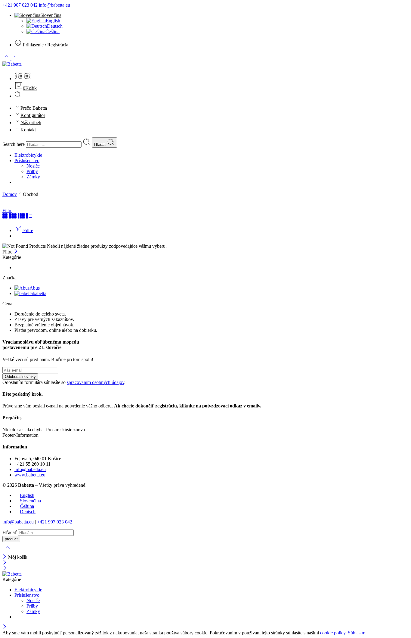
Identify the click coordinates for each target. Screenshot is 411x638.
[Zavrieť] (16, 251)
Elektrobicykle (28, 155)
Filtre (7, 210)
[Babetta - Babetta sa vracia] (12, 64)
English (53, 20)
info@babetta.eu (54, 5)
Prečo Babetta (33, 108)
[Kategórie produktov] (18, 78)
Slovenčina (50, 15)
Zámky (33, 176)
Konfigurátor (32, 115)
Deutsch (55, 26)
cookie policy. (333, 632)
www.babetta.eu (29, 474)
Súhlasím (356, 632)
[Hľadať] (17, 96)
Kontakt (28, 129)
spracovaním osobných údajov (95, 382)
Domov (9, 194)
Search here (14, 144)
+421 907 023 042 (20, 5)
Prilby (32, 171)
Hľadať (100, 144)
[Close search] (7, 551)
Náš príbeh (30, 122)
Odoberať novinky (20, 376)
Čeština (52, 31)
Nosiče (33, 165)
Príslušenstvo (26, 160)
